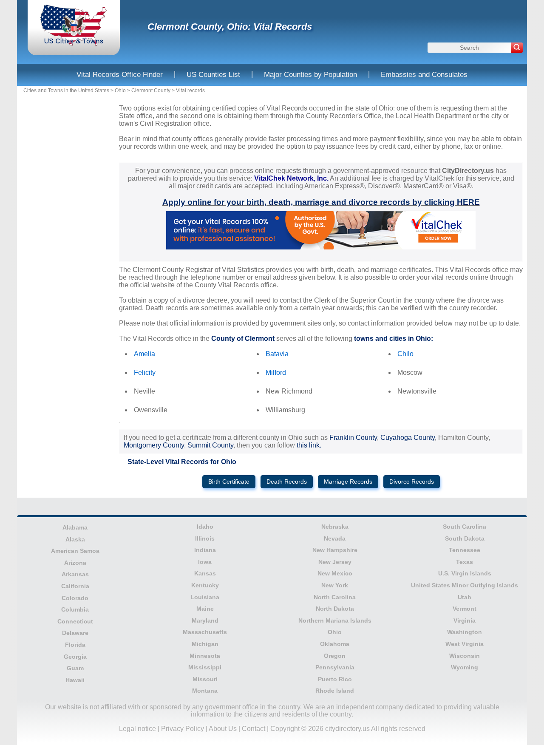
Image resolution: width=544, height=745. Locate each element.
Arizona (75, 562)
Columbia (75, 609)
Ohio (120, 90)
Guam (75, 668)
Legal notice (137, 728)
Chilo (405, 353)
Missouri (205, 679)
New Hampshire (334, 550)
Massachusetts (205, 632)
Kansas (205, 573)
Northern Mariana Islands (334, 620)
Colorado (75, 598)
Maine (205, 608)
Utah (464, 597)
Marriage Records (348, 482)
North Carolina (335, 597)
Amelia (144, 353)
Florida (75, 644)
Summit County (210, 445)
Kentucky (205, 585)
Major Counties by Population (310, 75)
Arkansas (75, 574)
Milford (276, 372)
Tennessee (464, 550)
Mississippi (204, 667)
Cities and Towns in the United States (66, 90)
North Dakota (335, 608)
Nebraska (334, 526)
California (75, 586)
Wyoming (464, 667)
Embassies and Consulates (424, 75)
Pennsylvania (334, 667)
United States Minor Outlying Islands (464, 585)
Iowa (205, 561)
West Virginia (464, 643)
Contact (253, 728)
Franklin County (353, 437)
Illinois (205, 538)
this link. (309, 445)
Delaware (75, 632)
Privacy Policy (182, 728)
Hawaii (75, 680)
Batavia (277, 353)
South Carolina (464, 526)
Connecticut (75, 621)
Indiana (205, 550)
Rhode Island (334, 690)
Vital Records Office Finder (119, 75)
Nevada (335, 538)
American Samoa (75, 550)
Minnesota (205, 655)
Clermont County (150, 90)
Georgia (75, 656)
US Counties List (213, 75)
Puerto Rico (335, 679)
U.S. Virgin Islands (464, 573)
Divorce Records (411, 482)
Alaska (75, 539)
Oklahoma (334, 643)
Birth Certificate (228, 482)
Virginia (464, 620)
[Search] (517, 47)
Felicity (145, 372)
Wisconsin (464, 655)
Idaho (205, 526)
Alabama (75, 527)
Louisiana (204, 597)
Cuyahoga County (407, 437)
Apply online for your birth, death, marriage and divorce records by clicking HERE (321, 202)
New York (334, 585)
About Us (223, 728)
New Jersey (334, 561)
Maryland (205, 620)
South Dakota (464, 538)
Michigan (205, 643)
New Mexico (334, 573)
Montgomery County (154, 445)
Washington (464, 632)
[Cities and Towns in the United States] (73, 44)
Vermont (464, 608)
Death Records (286, 482)
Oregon (335, 655)
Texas (464, 561)
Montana (205, 690)
